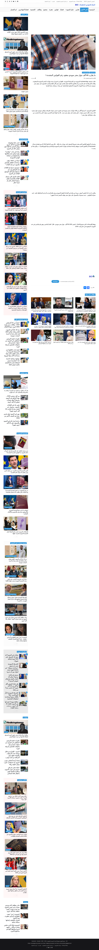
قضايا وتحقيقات (85, 72)
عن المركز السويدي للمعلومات (62, 1)
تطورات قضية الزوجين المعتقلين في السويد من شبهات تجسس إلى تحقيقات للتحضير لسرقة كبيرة (12, 342)
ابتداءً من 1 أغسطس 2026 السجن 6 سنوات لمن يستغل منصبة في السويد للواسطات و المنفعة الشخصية (17, 308)
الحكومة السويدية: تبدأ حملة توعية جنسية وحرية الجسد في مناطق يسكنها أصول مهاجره (16, 890)
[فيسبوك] (88, 287)
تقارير (77, 10)
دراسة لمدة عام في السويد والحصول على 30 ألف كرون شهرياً (12, 423)
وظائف (39, 10)
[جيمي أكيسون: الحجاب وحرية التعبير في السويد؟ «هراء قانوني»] (63, 303)
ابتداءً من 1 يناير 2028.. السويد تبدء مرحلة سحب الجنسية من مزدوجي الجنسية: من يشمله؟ (16, 248)
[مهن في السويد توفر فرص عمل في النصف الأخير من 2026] (24, 415)
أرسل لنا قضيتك (47, 1)
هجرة (51, 10)
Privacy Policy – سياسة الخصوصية (75, 1)
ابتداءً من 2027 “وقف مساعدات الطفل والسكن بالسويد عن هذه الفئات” (12, 162)
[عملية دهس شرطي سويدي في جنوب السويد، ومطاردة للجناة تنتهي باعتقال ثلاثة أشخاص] (24, 769)
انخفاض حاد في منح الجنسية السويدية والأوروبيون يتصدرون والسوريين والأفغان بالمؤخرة (18, 512)
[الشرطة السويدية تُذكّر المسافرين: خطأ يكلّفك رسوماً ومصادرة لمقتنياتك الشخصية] (23, 694)
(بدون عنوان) (25, 91)
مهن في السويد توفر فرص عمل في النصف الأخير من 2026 (12, 416)
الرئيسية (92, 10)
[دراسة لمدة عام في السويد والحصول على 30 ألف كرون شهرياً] (24, 422)
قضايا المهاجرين (23, 10)
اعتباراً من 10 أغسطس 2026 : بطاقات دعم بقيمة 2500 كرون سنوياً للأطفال (12, 325)
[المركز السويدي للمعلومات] (50, 5)
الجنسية (32, 10)
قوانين (56, 10)
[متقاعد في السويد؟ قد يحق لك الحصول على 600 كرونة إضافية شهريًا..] (23, 656)
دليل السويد (70, 10)
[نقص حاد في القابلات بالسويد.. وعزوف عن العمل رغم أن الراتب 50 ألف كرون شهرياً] (24, 406)
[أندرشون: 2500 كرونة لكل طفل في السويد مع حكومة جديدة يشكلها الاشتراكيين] (41, 335)
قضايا (62, 10)
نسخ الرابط (55, 281)
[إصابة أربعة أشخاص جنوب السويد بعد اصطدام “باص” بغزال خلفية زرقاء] (24, 762)
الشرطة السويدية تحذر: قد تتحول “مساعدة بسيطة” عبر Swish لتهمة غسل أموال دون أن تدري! (11, 668)
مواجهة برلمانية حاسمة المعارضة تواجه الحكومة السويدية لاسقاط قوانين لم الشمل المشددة (16, 228)
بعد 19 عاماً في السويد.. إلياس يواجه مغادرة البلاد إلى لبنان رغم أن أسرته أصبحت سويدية (18, 560)
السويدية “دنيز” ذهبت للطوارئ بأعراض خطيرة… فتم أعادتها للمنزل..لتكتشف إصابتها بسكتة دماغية (17, 639)
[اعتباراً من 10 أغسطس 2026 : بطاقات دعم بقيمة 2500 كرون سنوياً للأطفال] (24, 324)
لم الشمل (14, 10)
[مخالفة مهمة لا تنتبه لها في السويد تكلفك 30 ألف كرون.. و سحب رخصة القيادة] (23, 703)
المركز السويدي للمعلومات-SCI (89, 78)
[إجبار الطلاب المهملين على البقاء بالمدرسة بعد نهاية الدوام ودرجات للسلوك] (85, 319)
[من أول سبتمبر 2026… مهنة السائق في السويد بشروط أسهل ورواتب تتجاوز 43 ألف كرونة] (24, 397)
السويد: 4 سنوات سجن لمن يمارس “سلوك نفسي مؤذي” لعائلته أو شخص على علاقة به (16, 268)
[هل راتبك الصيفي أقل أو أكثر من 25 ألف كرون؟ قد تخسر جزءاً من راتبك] (23, 685)
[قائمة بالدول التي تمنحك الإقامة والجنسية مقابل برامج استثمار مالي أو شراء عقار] (24, 178)
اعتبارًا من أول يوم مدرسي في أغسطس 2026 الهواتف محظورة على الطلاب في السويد (16, 288)
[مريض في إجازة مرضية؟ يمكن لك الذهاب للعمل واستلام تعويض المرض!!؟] (23, 676)
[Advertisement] (63, 23)
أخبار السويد (92, 72)
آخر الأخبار (84, 10)
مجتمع (45, 10)
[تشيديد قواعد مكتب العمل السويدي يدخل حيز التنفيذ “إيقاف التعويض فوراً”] (85, 335)
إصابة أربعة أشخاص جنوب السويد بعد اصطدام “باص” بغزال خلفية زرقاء (12, 762)
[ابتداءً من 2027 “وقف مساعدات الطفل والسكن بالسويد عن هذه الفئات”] (24, 162)
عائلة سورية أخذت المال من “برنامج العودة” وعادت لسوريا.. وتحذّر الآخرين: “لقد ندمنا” (17, 798)
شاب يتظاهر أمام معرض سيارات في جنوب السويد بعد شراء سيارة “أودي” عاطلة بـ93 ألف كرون (16, 619)
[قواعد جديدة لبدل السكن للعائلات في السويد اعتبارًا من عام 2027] (63, 335)
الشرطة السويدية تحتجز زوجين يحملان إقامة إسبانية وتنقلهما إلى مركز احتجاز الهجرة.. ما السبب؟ (17, 599)
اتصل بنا (53, 1)
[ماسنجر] (85, 287)
